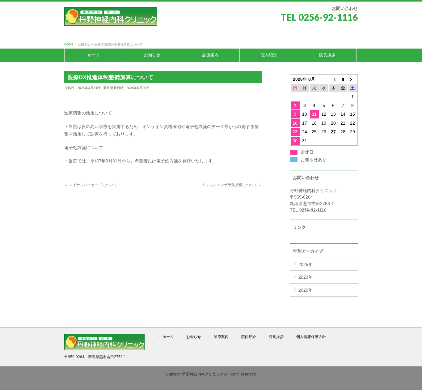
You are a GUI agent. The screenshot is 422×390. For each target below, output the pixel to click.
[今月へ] (342, 79)
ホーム (168, 337)
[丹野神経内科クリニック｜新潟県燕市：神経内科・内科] (110, 19)
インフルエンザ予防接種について (232, 185)
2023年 (305, 277)
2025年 (305, 264)
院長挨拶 (276, 337)
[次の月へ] (352, 79)
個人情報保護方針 (311, 337)
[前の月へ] (333, 79)
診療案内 (221, 337)
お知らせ (193, 337)
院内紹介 (248, 337)
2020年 (305, 290)
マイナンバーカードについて (90, 185)
